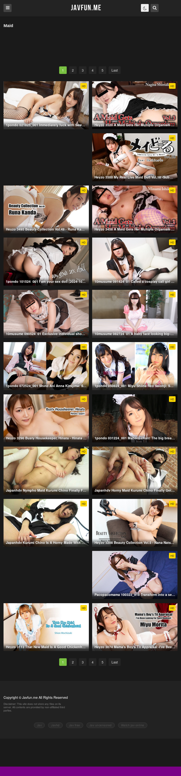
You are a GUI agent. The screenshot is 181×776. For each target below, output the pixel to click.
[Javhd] (86, 8)
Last (114, 70)
